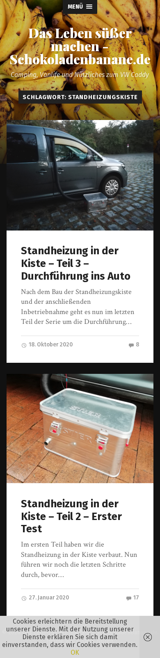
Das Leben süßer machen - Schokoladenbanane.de (80, 46)
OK (75, 652)
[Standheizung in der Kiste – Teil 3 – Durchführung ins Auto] (80, 175)
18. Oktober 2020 (50, 344)
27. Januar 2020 (48, 597)
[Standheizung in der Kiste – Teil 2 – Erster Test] (80, 428)
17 (135, 597)
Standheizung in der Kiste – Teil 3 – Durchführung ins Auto (75, 263)
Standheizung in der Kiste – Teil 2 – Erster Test (71, 516)
